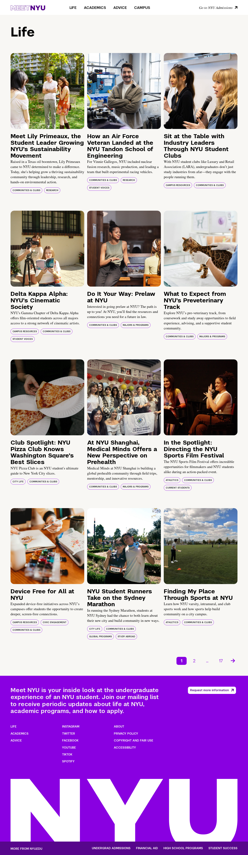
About (119, 726)
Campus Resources (178, 185)
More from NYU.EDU (26, 849)
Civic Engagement (54, 622)
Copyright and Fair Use (133, 740)
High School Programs (183, 848)
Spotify (68, 761)
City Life (18, 481)
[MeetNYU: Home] (28, 7)
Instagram (70, 726)
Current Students (178, 487)
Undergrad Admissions (111, 848)
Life (73, 7)
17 (221, 661)
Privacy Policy (126, 734)
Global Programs (100, 636)
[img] (47, 91)
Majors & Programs (136, 325)
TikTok (67, 754)
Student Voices (99, 187)
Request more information (209, 690)
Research (52, 190)
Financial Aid (147, 848)
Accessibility (125, 747)
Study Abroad (126, 636)
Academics (95, 7)
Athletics (172, 480)
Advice (120, 7)
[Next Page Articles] (233, 660)
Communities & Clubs (26, 190)
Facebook (70, 740)
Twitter (68, 734)
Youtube (69, 747)
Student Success (222, 848)
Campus (142, 7)
